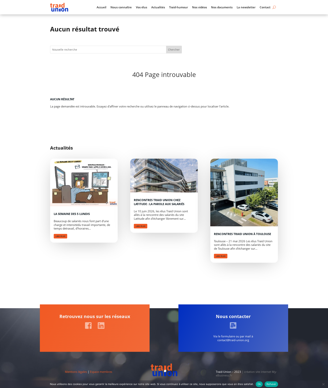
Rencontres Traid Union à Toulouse (242, 234)
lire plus (60, 236)
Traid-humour (178, 7)
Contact (265, 7)
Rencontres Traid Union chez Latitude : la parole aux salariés (159, 202)
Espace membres (101, 372)
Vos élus (141, 7)
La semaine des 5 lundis (72, 214)
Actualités (158, 7)
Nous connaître (121, 7)
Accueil (101, 7)
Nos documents (222, 7)
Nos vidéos (199, 7)
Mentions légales (76, 372)
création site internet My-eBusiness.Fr (246, 373)
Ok (259, 384)
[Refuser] (323, 384)
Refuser (271, 384)
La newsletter (246, 7)
